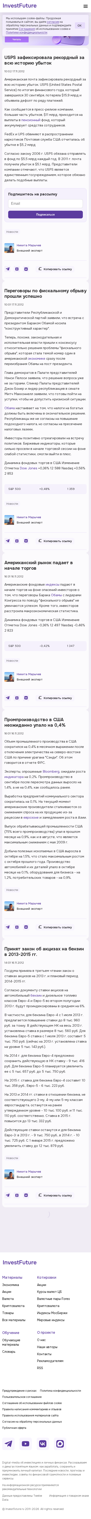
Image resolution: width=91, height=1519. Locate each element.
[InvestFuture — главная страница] (19, 6)
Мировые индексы (50, 1320)
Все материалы (13, 1320)
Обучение (10, 1332)
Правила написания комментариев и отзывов (31, 1409)
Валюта (8, 1299)
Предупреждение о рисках (19, 1391)
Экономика (10, 1285)
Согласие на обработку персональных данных (32, 1421)
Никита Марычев (29, 245)
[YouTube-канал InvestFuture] (25, 1444)
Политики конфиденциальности (26, 32)
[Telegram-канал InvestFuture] (8, 1444)
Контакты (44, 1354)
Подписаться (45, 214)
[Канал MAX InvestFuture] (60, 1444)
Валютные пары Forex (53, 1299)
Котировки (46, 1277)
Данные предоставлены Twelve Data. (22, 1498)
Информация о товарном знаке (69, 1496)
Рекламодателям (50, 1361)
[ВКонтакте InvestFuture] (43, 1444)
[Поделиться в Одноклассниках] (17, 269)
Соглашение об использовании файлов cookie (32, 1403)
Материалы (12, 1277)
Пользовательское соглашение (22, 1397)
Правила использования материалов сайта (30, 1415)
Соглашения (27, 29)
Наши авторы (47, 1347)
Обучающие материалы (11, 1342)
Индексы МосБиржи (52, 1313)
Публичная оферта (14, 1428)
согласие (53, 22)
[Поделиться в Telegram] (7, 269)
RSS (40, 1368)
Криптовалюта (13, 1306)
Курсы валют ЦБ (49, 1292)
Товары (8, 1313)
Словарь (8, 1352)
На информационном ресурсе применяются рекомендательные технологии (30, 1487)
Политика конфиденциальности (60, 1391)
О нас (41, 1340)
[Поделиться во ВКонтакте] (26, 269)
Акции (6, 1292)
